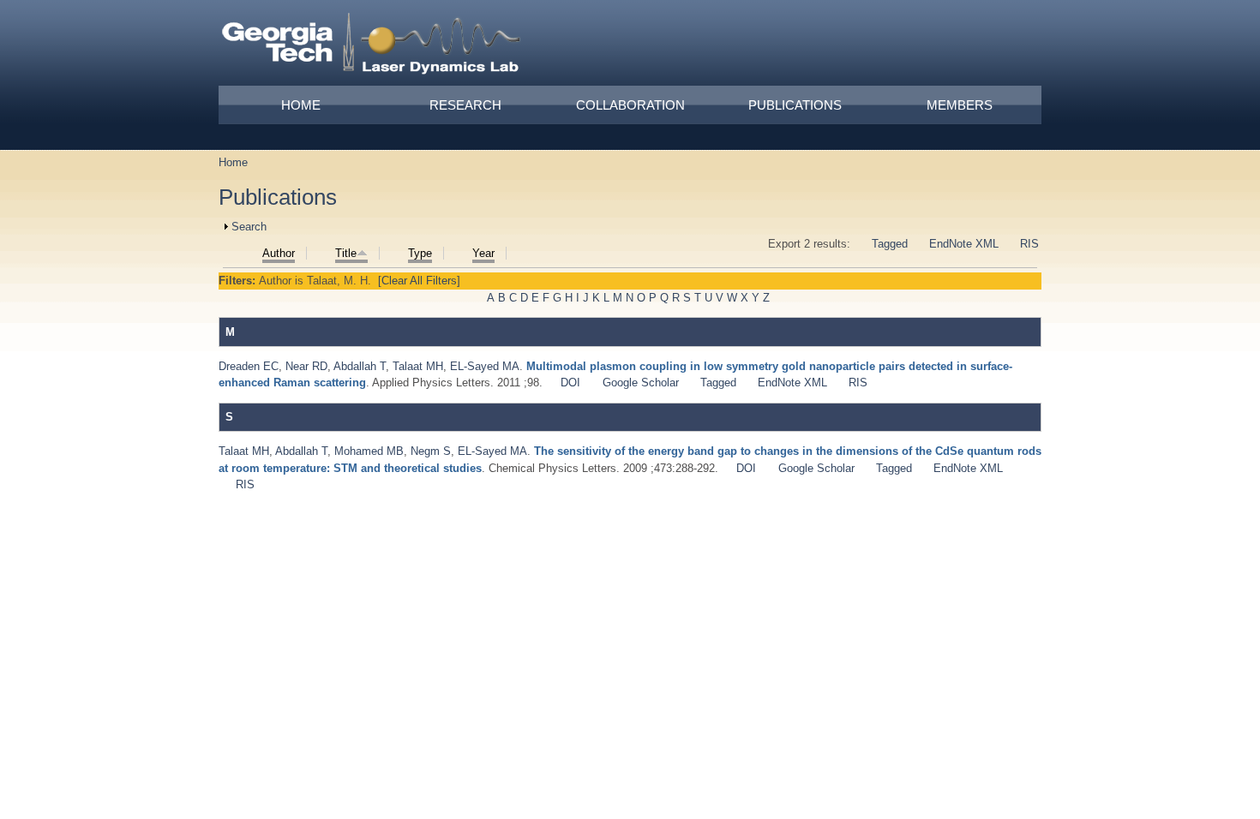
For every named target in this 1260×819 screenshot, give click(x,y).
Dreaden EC (249, 366)
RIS (1029, 243)
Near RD (306, 366)
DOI (570, 382)
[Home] (372, 46)
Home (301, 105)
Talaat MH (418, 366)
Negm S (431, 451)
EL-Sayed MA (484, 366)
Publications (795, 105)
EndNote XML (964, 243)
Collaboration (630, 105)
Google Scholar (641, 382)
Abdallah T (359, 366)
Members (960, 105)
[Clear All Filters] (419, 280)
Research (465, 105)
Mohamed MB (369, 451)
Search (249, 226)
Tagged (890, 243)
